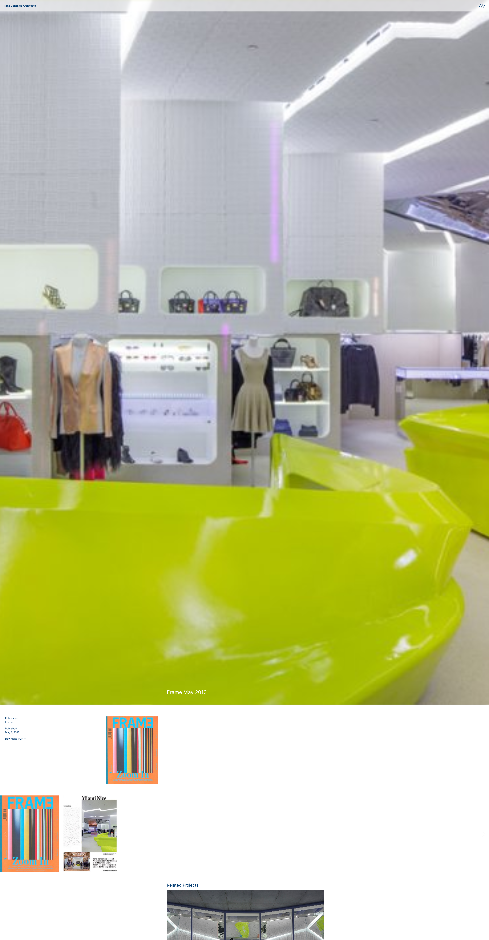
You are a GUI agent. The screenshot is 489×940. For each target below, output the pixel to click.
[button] (5, 834)
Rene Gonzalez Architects (20, 5)
